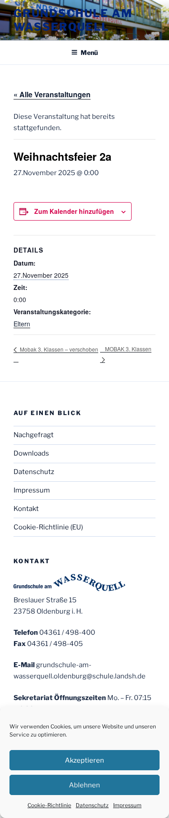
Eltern (22, 323)
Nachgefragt (34, 435)
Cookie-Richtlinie (49, 805)
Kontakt (26, 509)
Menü (89, 52)
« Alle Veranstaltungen (52, 94)
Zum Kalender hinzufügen (74, 211)
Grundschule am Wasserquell (73, 20)
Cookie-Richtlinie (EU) (48, 527)
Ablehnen (84, 785)
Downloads (31, 453)
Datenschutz (92, 805)
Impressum (127, 805)
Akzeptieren (84, 760)
